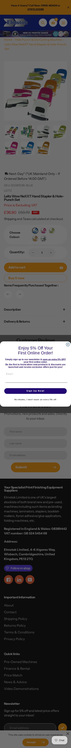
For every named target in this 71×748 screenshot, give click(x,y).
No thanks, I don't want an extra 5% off (35, 400)
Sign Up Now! (35, 391)
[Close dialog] (68, 344)
